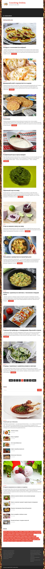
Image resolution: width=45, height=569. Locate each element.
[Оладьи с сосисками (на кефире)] (22, 34)
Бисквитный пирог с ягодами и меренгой (20, 520)
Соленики (6, 119)
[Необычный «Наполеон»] (6, 458)
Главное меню (8, 15)
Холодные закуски (17, 539)
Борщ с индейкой (15, 436)
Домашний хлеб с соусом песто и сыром (17, 83)
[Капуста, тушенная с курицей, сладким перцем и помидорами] (6, 505)
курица (34, 539)
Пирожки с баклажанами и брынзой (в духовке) (21, 508)
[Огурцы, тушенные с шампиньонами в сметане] (22, 352)
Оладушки (17, 534)
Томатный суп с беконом (10, 421)
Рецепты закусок (17, 536)
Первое (4, 255)
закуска (30, 539)
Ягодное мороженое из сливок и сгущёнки (15, 487)
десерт (27, 539)
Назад (11, 380)
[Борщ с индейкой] (6, 440)
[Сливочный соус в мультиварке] (22, 141)
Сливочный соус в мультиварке (14, 155)
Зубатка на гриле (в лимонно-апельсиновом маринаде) (23, 495)
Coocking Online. (17, 2)
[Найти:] (22, 390)
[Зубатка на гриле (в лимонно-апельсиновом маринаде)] (6, 499)
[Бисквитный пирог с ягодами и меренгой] (6, 524)
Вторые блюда (11, 531)
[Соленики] (22, 105)
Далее (34, 380)
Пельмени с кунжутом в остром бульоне (17, 257)
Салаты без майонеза (20, 537)
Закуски (4, 328)
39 (30, 380)
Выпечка (16, 531)
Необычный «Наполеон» (16, 455)
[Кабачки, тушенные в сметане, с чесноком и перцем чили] (22, 279)
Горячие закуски (26, 531)
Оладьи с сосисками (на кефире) (14, 47)
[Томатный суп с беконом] (22, 419)
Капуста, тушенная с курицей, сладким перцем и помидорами (24, 502)
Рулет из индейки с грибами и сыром (19, 514)
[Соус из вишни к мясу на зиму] (22, 213)
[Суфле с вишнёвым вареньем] (6, 452)
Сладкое (5, 539)
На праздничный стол (10, 534)
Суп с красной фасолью (16, 442)
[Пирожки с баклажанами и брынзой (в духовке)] (6, 511)
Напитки (4, 81)
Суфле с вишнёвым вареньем (17, 448)
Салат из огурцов (24, 536)
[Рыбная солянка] (6, 434)
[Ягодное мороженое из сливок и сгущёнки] (22, 484)
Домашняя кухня (37, 531)
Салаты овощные (28, 537)
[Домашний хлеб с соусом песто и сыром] (22, 70)
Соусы (4, 224)
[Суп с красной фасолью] (6, 446)
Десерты (4, 420)
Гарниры (20, 531)
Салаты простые (35, 537)
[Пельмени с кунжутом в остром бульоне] (22, 245)
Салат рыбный (6, 537)
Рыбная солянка (14, 430)
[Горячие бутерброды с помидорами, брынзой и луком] (22, 317)
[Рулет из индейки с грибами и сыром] (6, 518)
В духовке (5, 531)
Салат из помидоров (32, 536)
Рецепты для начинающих (8, 536)
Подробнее (12, 89)
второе (23, 539)
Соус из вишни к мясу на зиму (13, 226)
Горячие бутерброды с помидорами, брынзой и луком (22, 330)
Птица (28, 534)
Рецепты (31, 534)
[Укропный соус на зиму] (22, 177)
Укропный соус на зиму (11, 190)
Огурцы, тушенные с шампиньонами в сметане (19, 366)
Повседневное (23, 534)
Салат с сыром (12, 537)
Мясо (5, 534)
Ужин (12, 539)
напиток (38, 539)
